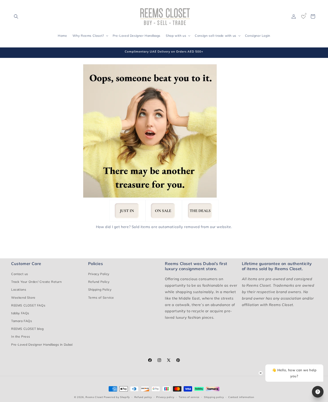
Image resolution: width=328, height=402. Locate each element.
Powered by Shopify (117, 397)
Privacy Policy (98, 274)
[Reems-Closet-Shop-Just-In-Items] (127, 220)
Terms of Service (101, 298)
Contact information (241, 396)
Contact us (19, 274)
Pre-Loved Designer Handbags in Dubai (42, 345)
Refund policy (143, 396)
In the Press (20, 337)
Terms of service (189, 396)
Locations (18, 290)
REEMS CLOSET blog (27, 329)
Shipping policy (214, 396)
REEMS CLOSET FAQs (28, 305)
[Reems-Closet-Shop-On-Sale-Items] (163, 220)
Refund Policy (99, 282)
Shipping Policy (100, 290)
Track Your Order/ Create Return (36, 282)
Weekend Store (23, 298)
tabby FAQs (20, 313)
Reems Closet (94, 397)
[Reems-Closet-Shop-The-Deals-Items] (201, 220)
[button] (16, 16)
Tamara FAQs (21, 321)
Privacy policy (165, 396)
